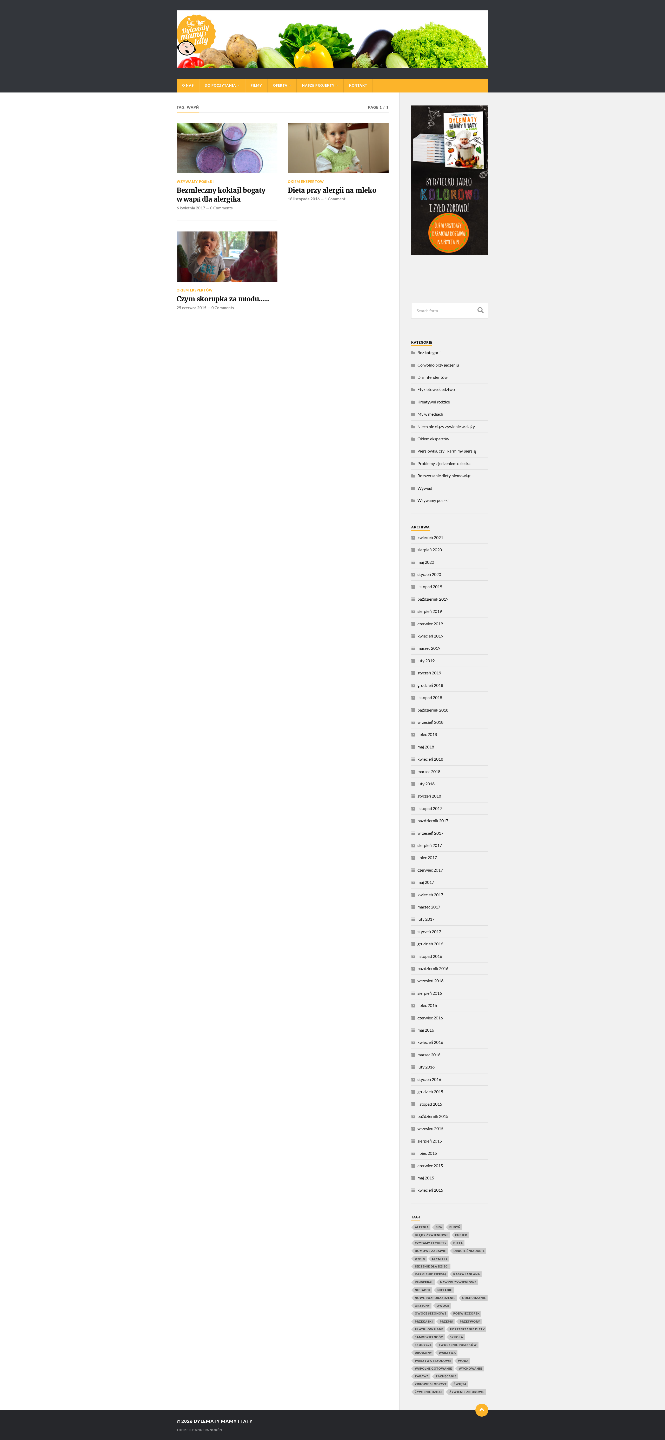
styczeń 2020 (429, 574)
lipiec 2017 (427, 857)
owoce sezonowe (431, 1313)
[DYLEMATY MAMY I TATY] (332, 39)
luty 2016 (426, 1066)
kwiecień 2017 (430, 894)
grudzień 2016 (430, 943)
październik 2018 (432, 709)
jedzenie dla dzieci (432, 1266)
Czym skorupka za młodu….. (223, 299)
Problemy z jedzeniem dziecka (443, 463)
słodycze (423, 1344)
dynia (420, 1258)
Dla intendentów (432, 377)
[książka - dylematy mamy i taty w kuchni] (449, 253)
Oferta (280, 85)
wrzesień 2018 (430, 722)
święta (460, 1384)
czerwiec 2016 (430, 1017)
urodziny (423, 1352)
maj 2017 (425, 882)
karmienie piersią (431, 1274)
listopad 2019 (429, 586)
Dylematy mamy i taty (223, 1421)
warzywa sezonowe (433, 1360)
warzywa (447, 1352)
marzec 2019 (428, 648)
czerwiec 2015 (430, 1165)
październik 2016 (432, 968)
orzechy (422, 1305)
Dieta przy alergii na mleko (332, 190)
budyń (455, 1227)
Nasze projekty (318, 85)
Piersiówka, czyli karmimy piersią (446, 450)
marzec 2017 (428, 906)
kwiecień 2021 (430, 537)
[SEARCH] (480, 310)
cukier (461, 1235)
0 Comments (221, 207)
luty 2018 (426, 783)
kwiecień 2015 (430, 1189)
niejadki (445, 1290)
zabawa (422, 1376)
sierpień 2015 (429, 1140)
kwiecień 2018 (430, 759)
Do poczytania (220, 85)
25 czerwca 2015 (192, 307)
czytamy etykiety (431, 1243)
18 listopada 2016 (304, 198)
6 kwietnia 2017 (191, 207)
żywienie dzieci (429, 1391)
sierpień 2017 (429, 845)
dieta (458, 1243)
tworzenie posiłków (457, 1344)
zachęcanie (446, 1376)
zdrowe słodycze (431, 1384)
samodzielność (429, 1337)
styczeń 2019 (429, 672)
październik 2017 (432, 820)
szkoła (456, 1337)
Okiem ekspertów (306, 182)
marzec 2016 (428, 1054)
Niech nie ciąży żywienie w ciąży (446, 426)
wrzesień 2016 (430, 980)
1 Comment (335, 198)
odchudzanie (474, 1297)
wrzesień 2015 (430, 1128)
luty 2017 (426, 919)
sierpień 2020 (429, 549)
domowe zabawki (431, 1250)
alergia (422, 1227)
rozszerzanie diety (467, 1329)
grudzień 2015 (430, 1091)
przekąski (424, 1321)
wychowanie (470, 1368)
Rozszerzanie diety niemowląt (444, 475)
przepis (446, 1321)
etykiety (440, 1258)
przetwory (470, 1321)
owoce (443, 1305)
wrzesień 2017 (430, 833)
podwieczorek (466, 1313)
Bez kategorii (429, 352)
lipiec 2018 (427, 734)
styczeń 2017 (429, 931)
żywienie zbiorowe (466, 1391)
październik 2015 (432, 1116)
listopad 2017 (429, 808)
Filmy (256, 85)
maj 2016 (425, 1029)
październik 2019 (432, 598)
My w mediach (430, 414)
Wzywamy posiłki (195, 182)
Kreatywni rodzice (433, 401)
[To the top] (481, 1410)
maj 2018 (425, 746)
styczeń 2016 (429, 1079)
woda (463, 1360)
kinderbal (424, 1282)
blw (439, 1227)
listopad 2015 (429, 1103)
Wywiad (424, 488)
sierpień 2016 (429, 993)
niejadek (423, 1290)
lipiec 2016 (427, 1005)
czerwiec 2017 (430, 869)
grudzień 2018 (430, 685)
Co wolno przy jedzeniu (438, 364)
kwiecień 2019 (430, 635)
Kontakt (358, 85)
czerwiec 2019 (430, 623)
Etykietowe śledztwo (436, 389)
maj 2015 (425, 1177)
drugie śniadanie (469, 1250)
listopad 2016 (429, 956)
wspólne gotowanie (433, 1368)
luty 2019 (426, 660)
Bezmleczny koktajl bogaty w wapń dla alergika (221, 194)
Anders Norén (208, 1430)
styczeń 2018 (429, 795)
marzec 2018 (428, 771)
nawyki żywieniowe (458, 1282)
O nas (188, 85)
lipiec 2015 (427, 1153)
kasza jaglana (466, 1274)
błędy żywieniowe (431, 1235)
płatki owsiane (429, 1329)
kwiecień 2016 (430, 1042)
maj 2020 (425, 562)
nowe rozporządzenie (435, 1297)
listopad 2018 (429, 697)
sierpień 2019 (429, 611)
